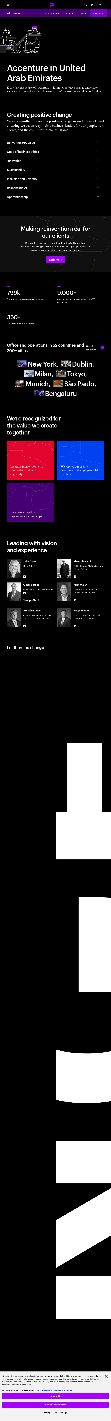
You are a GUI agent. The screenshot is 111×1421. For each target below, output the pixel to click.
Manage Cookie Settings (55, 1413)
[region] (55, 1396)
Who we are (13, 13)
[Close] (106, 1376)
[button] (55, 259)
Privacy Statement (64, 1390)
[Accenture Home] (52, 4)
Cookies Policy (45, 1390)
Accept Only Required (55, 1405)
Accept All (55, 1396)
